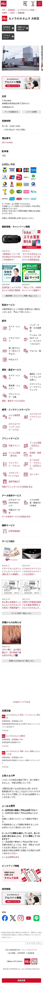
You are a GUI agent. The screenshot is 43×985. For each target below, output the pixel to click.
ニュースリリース (30, 950)
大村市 (12, 13)
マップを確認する (11, 112)
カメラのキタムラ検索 (26, 10)
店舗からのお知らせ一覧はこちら (21, 661)
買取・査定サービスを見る (13, 401)
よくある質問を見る (10, 857)
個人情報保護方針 (13, 950)
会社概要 (12, 953)
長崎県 (4, 13)
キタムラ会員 (33, 2)
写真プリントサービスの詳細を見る (17, 487)
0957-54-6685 (7, 142)
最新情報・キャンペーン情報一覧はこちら (21, 296)
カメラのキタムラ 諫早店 (15, 736)
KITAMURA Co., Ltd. (16, 969)
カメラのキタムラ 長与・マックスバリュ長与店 (23, 716)
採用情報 (21, 953)
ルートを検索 (32, 112)
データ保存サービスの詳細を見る (16, 517)
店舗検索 (25, 1)
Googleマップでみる (21, 702)
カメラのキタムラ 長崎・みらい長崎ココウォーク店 (23, 752)
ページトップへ (35, 943)
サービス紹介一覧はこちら (21, 613)
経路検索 (21, 980)
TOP (3, 10)
